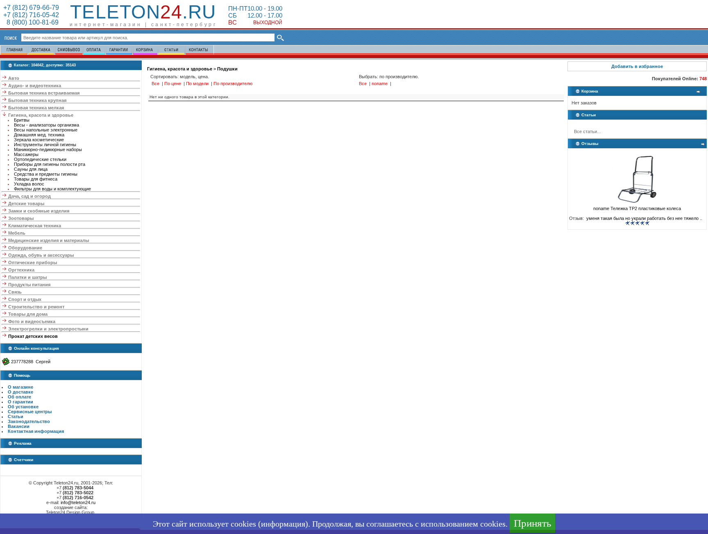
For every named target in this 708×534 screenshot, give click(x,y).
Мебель (16, 233)
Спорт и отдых (24, 299)
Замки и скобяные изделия (38, 210)
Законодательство (29, 421)
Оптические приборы (32, 262)
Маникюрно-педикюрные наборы (48, 149)
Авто (13, 78)
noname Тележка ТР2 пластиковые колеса (637, 208)
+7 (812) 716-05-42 (31, 14)
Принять (532, 523)
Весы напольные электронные (45, 129)
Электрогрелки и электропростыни (48, 328)
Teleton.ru (143, 12)
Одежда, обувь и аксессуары (41, 255)
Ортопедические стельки (40, 159)
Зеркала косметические (39, 139)
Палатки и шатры (27, 277)
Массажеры (26, 154)
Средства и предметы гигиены (45, 174)
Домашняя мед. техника (39, 134)
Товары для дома (28, 314)
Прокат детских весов (33, 336)
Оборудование (25, 247)
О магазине (20, 387)
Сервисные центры (30, 411)
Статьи (15, 416)
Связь (15, 292)
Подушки (227, 68)
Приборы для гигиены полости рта (49, 164)
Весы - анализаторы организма (46, 124)
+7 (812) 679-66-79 (31, 7)
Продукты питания (29, 284)
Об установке (23, 406)
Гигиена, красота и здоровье (40, 115)
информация (283, 523)
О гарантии (20, 401)
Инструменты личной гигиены (45, 144)
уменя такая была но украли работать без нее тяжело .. (643, 218)
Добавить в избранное (637, 66)
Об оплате (19, 396)
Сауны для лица (31, 169)
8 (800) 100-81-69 (31, 22)
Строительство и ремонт (36, 306)
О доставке (20, 391)
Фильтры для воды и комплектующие (52, 188)
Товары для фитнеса (35, 178)
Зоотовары (21, 218)
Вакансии (19, 426)
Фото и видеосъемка (31, 321)
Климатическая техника (34, 225)
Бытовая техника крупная (37, 100)
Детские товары (26, 203)
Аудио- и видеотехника (34, 85)
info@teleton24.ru (78, 502)
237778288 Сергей (30, 361)
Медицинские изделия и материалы (48, 240)
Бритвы (22, 120)
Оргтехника (21, 269)
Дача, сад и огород (29, 196)
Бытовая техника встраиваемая (43, 93)
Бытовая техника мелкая (36, 107)
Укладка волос (29, 183)
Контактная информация (36, 431)
